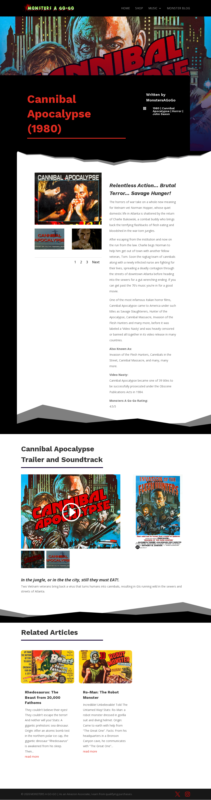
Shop (139, 8)
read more (32, 756)
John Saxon (161, 114)
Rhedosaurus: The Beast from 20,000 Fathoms (42, 697)
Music (152, 8)
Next (96, 262)
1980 (156, 108)
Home (125, 8)
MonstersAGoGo (161, 100)
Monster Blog (178, 8)
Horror (177, 111)
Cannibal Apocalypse (164, 110)
